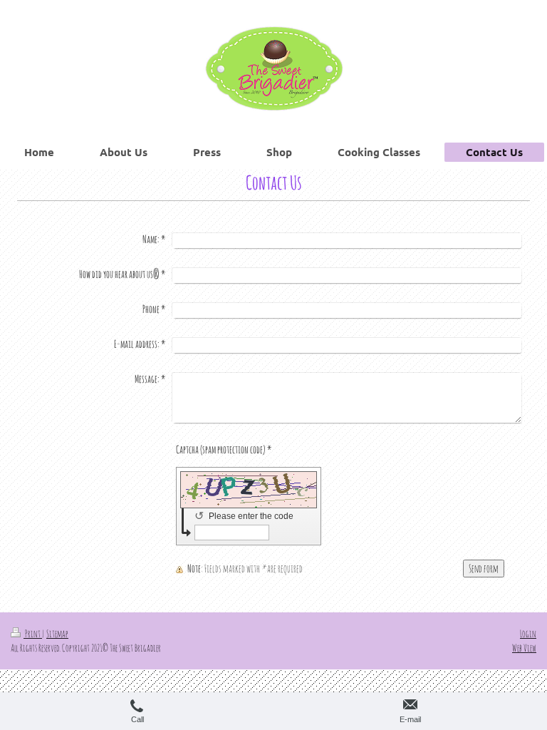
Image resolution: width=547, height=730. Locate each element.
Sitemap (57, 633)
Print (33, 633)
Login (528, 633)
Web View (524, 648)
